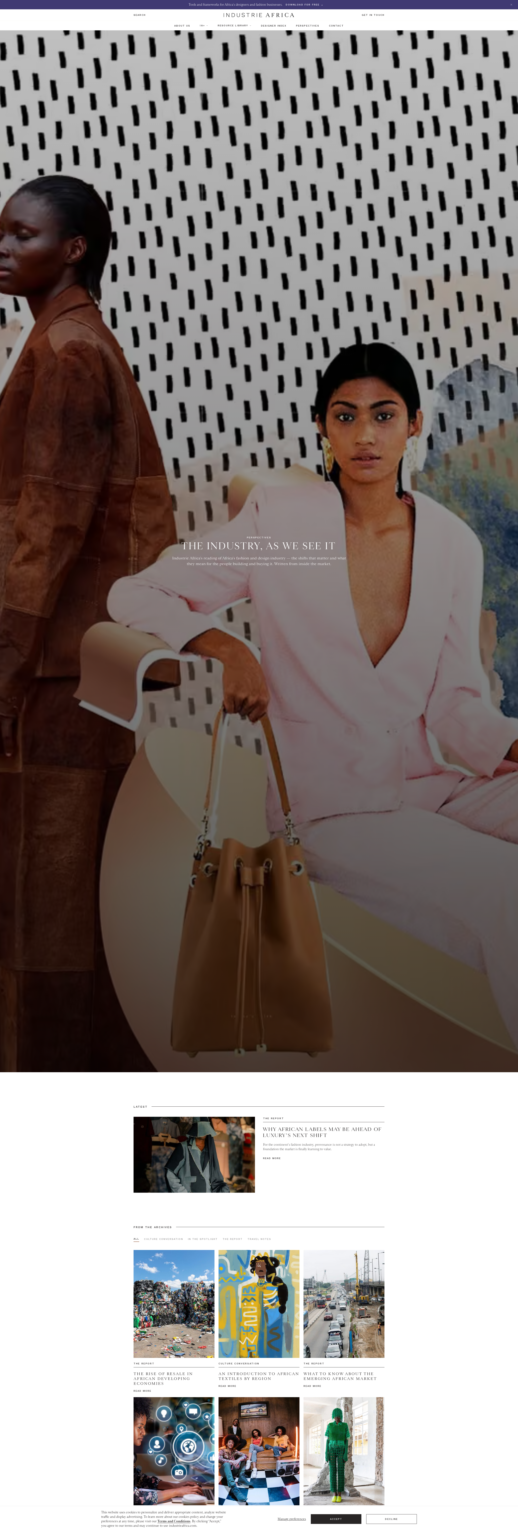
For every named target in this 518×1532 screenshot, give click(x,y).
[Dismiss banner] (511, 4)
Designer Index (273, 25)
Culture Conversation (163, 1239)
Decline (391, 1519)
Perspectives (307, 25)
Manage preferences (292, 1519)
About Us (182, 25)
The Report (233, 1239)
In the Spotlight (203, 1239)
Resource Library (233, 25)
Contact (336, 25)
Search (140, 15)
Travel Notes (259, 1239)
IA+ (202, 25)
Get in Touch (373, 15)
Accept (336, 1519)
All (136, 1238)
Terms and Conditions (173, 1521)
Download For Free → (305, 4)
